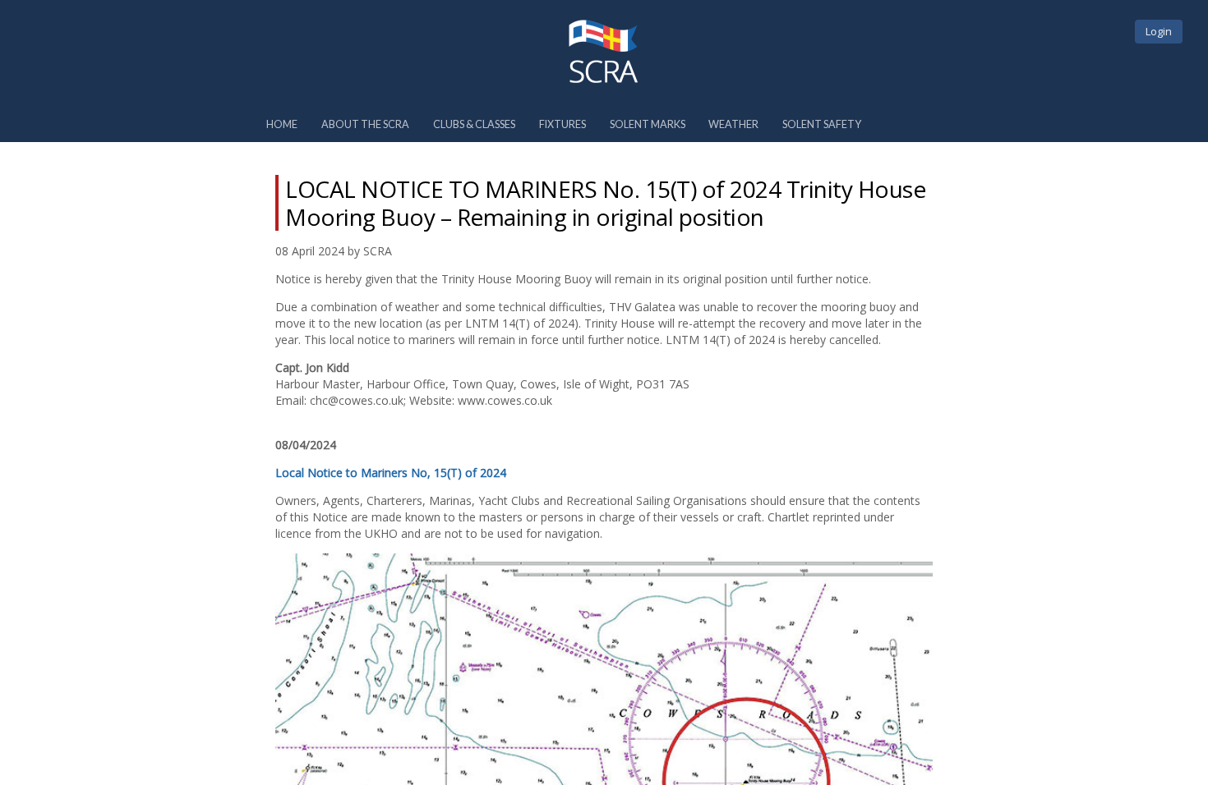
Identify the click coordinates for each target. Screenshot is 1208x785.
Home (281, 124)
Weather (733, 124)
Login (1159, 31)
